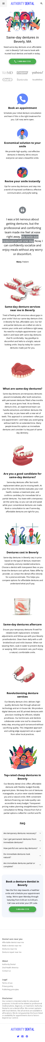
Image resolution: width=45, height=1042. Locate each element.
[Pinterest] (27, 1036)
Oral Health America (10, 967)
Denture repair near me (11, 952)
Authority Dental (9, 964)
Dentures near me (9, 949)
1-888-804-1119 (24, 61)
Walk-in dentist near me (11, 945)
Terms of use (7, 983)
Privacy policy (7, 986)
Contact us (6, 971)
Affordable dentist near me (13, 942)
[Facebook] (22, 1036)
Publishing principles (10, 989)
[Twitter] (18, 1036)
